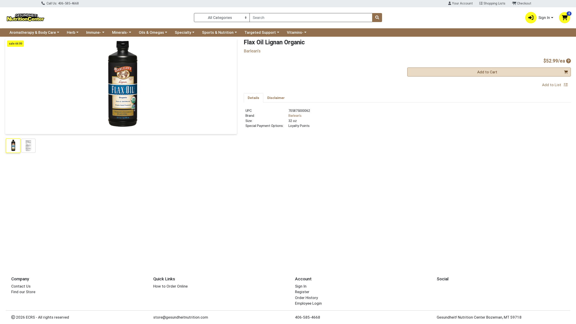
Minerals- (120, 32)
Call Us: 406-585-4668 (62, 3)
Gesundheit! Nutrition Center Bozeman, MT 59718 (479, 317)
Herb (71, 32)
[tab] (253, 97)
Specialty (183, 32)
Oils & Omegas (151, 32)
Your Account (462, 3)
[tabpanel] (407, 120)
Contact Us (21, 286)
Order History (306, 297)
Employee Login (308, 303)
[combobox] (311, 17)
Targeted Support (260, 32)
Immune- (93, 32)
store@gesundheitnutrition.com (180, 317)
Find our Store (23, 292)
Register (302, 292)
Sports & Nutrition (218, 32)
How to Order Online (170, 286)
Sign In (300, 286)
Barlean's (295, 116)
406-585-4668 (307, 317)
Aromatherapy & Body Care (32, 32)
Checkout (523, 3)
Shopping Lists (494, 3)
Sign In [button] (544, 17)
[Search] (377, 17)
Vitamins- (295, 32)
